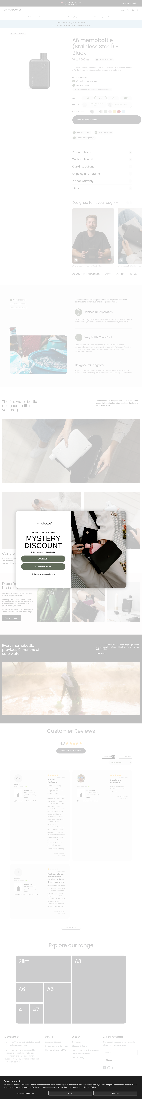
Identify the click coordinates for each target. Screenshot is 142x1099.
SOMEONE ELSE (43, 566)
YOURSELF (43, 559)
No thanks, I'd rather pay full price (43, 574)
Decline (115, 1093)
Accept (70, 1093)
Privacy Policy (90, 1087)
